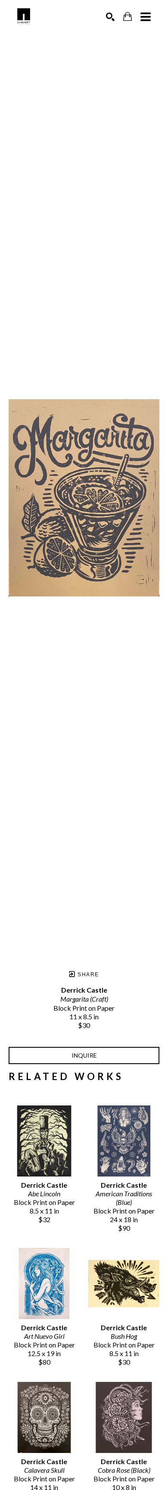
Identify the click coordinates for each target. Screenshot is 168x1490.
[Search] (110, 16)
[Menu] (145, 16)
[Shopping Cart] (127, 17)
